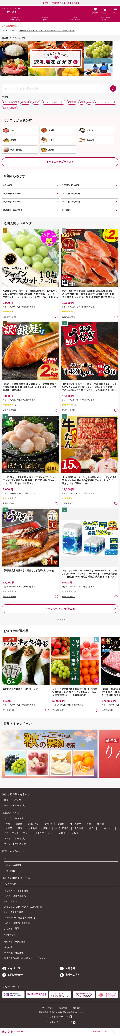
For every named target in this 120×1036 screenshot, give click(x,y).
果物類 (48, 824)
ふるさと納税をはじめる (105, 19)
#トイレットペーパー (53, 102)
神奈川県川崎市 (68, 597)
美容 (91, 828)
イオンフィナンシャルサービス (59, 1022)
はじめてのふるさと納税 (16, 890)
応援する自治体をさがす (15, 19)
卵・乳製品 (75, 824)
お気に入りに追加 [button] (56, 317)
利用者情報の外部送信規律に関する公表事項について (61, 1012)
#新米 (36, 102)
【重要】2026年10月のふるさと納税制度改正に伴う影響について (47, 30)
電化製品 (79, 828)
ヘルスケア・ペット (43, 833)
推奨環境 (63, 1008)
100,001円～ (67, 210)
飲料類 (100, 824)
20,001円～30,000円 (71, 193)
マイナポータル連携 (14, 953)
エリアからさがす (12, 800)
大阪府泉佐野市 (9, 410)
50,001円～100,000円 (12, 210)
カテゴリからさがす (14, 818)
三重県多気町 (107, 710)
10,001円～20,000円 (12, 193)
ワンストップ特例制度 (15, 942)
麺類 (20, 828)
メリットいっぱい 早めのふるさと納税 (23, 907)
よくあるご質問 (11, 928)
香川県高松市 (8, 710)
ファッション (106, 828)
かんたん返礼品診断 (14, 912)
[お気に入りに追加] (56, 317)
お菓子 (8, 828)
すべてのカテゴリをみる (60, 161)
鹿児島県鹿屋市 (9, 597)
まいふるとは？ (11, 901)
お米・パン (33, 824)
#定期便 (72, 102)
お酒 (89, 824)
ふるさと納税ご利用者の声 (17, 923)
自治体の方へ (72, 974)
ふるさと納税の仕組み (15, 896)
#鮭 (81, 102)
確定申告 (8, 947)
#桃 (89, 102)
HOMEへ (61, 619)
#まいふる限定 (10, 102)
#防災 (13, 108)
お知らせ (70, 968)
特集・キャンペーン (75, 19)
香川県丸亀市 (58, 710)
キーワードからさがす (15, 805)
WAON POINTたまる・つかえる (19, 917)
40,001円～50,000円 (71, 202)
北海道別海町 (8, 503)
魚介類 (19, 824)
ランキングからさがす (15, 838)
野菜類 (61, 824)
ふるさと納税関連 (12, 865)
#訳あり (25, 102)
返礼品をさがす (45, 19)
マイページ (14, 968)
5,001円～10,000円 (70, 185)
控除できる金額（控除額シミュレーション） (26, 958)
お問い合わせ (15, 974)
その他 (74, 833)
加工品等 (32, 828)
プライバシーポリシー (59, 1017)
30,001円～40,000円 (12, 202)
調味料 (46, 828)
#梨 (4, 108)
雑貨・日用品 (62, 828)
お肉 (7, 824)
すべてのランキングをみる (60, 608)
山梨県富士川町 (9, 317)
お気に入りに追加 (47, 710)
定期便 (62, 833)
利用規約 (76, 1008)
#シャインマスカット (105, 102)
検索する (113, 88)
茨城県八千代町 (68, 410)
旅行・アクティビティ (16, 833)
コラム (7, 858)
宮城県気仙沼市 (68, 317)
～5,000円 (7, 185)
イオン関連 (9, 870)
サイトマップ (47, 1008)
